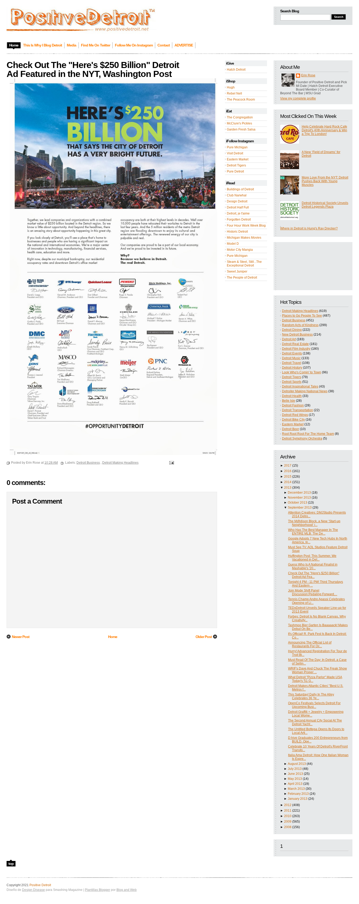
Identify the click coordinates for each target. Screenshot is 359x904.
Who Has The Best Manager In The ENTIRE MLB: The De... (313, 531)
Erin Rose (308, 75)
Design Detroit (237, 201)
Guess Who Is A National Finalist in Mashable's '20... (312, 566)
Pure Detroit (235, 171)
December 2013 (299, 492)
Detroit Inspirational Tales (300, 386)
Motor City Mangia (240, 250)
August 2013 (297, 764)
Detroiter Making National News (304, 391)
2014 (287, 482)
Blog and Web (126, 890)
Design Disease (33, 890)
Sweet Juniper (237, 271)
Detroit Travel (291, 363)
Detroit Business (293, 320)
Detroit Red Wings (295, 415)
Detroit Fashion (293, 405)
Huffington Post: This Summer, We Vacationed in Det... (312, 557)
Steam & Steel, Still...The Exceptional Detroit (244, 263)
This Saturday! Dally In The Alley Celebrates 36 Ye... (311, 696)
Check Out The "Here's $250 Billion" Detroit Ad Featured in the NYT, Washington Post (93, 69)
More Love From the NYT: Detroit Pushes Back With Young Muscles (325, 181)
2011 (287, 810)
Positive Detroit (40, 885)
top (11, 863)
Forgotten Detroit (239, 219)
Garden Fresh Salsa (241, 129)
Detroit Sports (291, 382)
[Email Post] (171, 462)
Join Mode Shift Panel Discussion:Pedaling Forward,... (312, 592)
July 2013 (295, 769)
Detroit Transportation (297, 410)
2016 (287, 471)
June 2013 (295, 774)
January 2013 (297, 799)
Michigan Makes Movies (244, 237)
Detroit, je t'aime (238, 213)
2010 (287, 816)
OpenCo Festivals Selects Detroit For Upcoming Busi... (314, 705)
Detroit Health (292, 396)
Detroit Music (291, 358)
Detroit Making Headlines (300, 311)
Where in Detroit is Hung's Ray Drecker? (309, 228)
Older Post (204, 637)
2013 (287, 487)
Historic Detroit (237, 231)
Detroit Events (292, 353)
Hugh (231, 87)
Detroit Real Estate (295, 344)
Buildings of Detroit (240, 189)
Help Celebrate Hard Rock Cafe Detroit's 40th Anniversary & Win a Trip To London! (324, 130)
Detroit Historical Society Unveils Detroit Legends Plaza (325, 204)
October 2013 (297, 502)
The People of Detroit (242, 277)
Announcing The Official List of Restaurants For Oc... (309, 644)
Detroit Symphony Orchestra (302, 438)
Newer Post (20, 637)
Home (112, 637)
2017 (287, 465)
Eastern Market (237, 159)
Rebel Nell (234, 93)
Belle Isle (288, 401)
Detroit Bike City (293, 419)
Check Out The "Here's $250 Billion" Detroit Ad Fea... (313, 575)
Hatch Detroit (236, 69)
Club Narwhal (237, 195)
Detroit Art (289, 339)
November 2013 (299, 497)
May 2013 (295, 779)
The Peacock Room (241, 99)
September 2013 (300, 507)
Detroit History (292, 367)
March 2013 (296, 789)
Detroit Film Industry (296, 349)
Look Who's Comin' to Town (301, 372)
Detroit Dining (292, 330)
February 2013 (298, 794)
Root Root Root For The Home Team (308, 434)
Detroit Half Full (238, 207)
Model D (233, 243)
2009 (287, 821)
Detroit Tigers (236, 165)
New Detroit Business (297, 334)
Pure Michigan (237, 147)
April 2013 (295, 784)
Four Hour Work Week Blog (246, 225)
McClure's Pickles (239, 123)
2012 (287, 805)
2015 (287, 476)
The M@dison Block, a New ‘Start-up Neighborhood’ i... (314, 523)
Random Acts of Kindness (300, 325)
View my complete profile (298, 98)
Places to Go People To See (302, 315)
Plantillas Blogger (97, 890)
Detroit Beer (290, 429)
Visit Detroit (235, 153)
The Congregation (240, 117)
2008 (287, 827)
